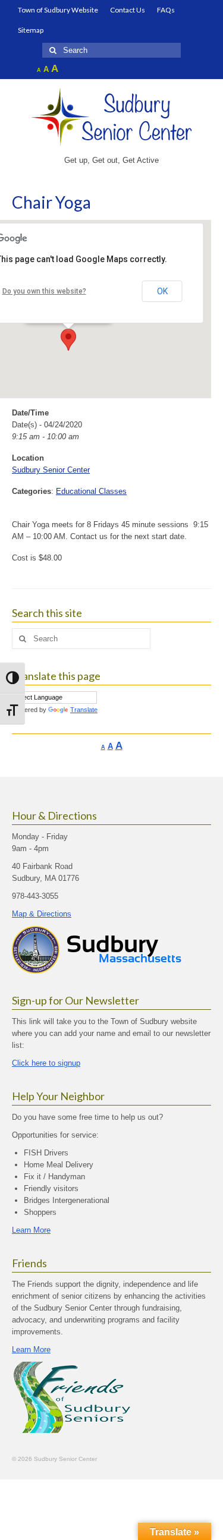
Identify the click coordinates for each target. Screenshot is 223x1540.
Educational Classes (91, 491)
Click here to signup (46, 1063)
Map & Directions (41, 913)
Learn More (31, 1230)
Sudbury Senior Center (51, 469)
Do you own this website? (44, 291)
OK (162, 291)
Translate (84, 709)
